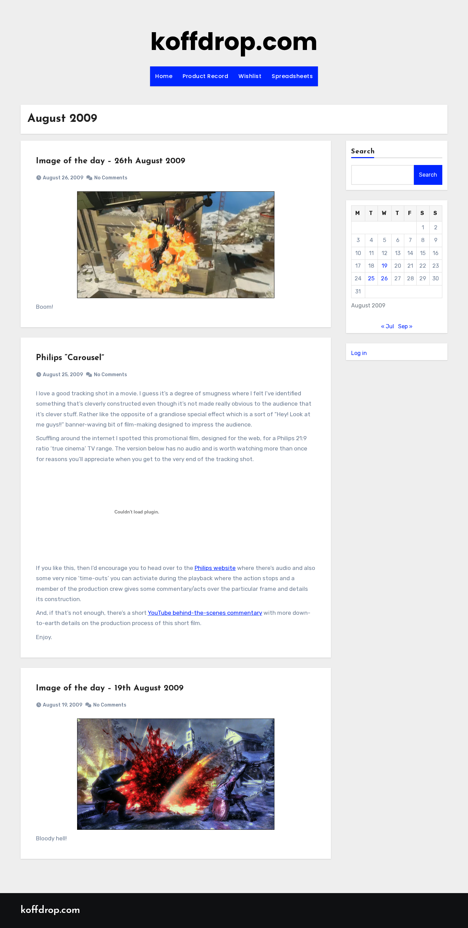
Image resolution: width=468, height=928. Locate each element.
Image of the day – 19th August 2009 (110, 688)
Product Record (205, 76)
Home (163, 76)
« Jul (387, 326)
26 (384, 278)
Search (363, 151)
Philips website (215, 567)
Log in (359, 353)
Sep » (405, 326)
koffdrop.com (234, 42)
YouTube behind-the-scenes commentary (205, 612)
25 (371, 278)
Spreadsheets (292, 76)
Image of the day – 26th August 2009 (110, 161)
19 (384, 266)
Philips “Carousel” (70, 358)
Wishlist (249, 76)
